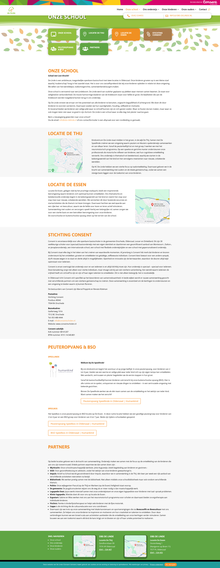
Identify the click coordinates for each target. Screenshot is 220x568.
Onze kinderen (169, 10)
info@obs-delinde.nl (181, 15)
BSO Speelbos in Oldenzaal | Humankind (72, 432)
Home (120, 10)
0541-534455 (137, 15)
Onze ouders (188, 10)
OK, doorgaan (171, 564)
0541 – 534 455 (156, 552)
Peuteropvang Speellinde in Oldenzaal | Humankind (110, 401)
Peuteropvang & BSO (65, 48)
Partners (95, 47)
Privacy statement (156, 564)
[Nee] (217, 565)
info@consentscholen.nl (65, 320)
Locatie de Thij (96, 33)
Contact (203, 10)
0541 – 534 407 (105, 549)
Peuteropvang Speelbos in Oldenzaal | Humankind (77, 423)
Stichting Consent (158, 34)
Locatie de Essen (126, 34)
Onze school (132, 10)
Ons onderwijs (150, 10)
